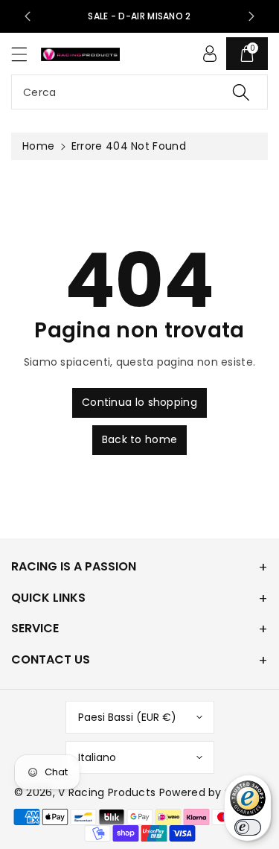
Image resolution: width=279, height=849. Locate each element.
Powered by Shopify (212, 792)
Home (38, 146)
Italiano (97, 757)
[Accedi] (209, 53)
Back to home (140, 439)
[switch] (247, 827)
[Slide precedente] (27, 16)
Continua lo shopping (139, 402)
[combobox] (139, 92)
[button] (26, 54)
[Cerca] (241, 92)
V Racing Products (106, 792)
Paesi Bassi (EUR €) (127, 717)
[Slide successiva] (251, 16)
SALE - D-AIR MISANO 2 (139, 16)
